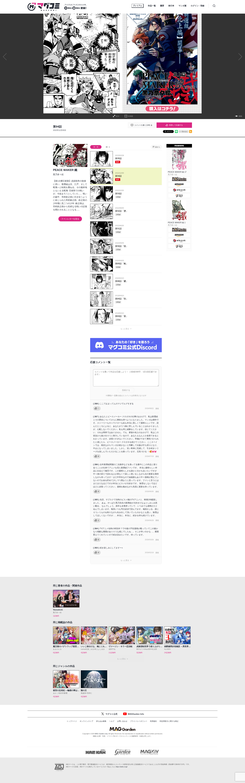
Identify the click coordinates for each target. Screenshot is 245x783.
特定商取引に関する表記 (169, 721)
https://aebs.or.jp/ (121, 767)
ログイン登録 (197, 6)
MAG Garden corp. (101, 734)
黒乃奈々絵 (58, 174)
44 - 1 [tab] (108, 147)
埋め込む (185, 131)
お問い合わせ (122, 721)
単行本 (171, 6)
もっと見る (125, 329)
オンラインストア (86, 721)
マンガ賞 (182, 6)
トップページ (72, 721)
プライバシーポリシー (138, 721)
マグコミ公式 (111, 714)
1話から (157, 147)
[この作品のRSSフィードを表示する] (190, 131)
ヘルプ (111, 721)
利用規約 (153, 721)
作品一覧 (152, 6)
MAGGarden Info (136, 714)
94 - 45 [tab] (95, 147)
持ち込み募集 (101, 721)
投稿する (126, 390)
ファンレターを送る (70, 219)
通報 (157, 409)
